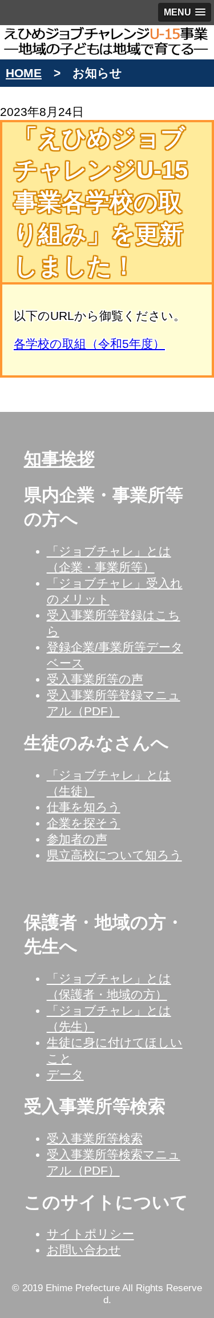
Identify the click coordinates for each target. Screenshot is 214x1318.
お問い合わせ (84, 1249)
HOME (24, 72)
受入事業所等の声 (95, 679)
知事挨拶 (59, 459)
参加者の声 (77, 839)
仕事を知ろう (83, 807)
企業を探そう (83, 823)
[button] (184, 12)
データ (65, 1074)
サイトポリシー (90, 1233)
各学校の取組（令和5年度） (89, 343)
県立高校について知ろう (114, 855)
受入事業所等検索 (95, 1138)
